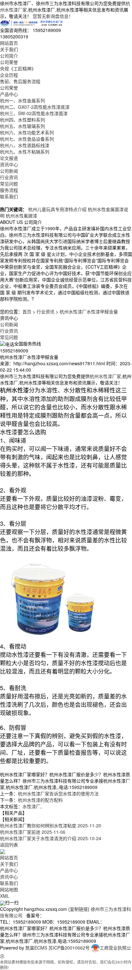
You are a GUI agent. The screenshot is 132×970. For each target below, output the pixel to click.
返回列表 (9, 844)
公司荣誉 (9, 62)
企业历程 (9, 75)
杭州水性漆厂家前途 (32, 832)
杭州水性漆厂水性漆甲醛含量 (89, 311)
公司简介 (9, 55)
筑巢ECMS (36, 947)
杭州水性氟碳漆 (21, 215)
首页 (26, 311)
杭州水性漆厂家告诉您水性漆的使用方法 (58, 793)
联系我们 (9, 196)
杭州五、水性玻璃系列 (22, 126)
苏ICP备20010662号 (69, 947)
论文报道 (9, 158)
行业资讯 (9, 177)
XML (4, 896)
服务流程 (9, 190)
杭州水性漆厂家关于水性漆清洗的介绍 (50, 838)
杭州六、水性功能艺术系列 (27, 132)
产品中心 (9, 94)
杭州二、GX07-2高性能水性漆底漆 (35, 107)
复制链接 (79, 909)
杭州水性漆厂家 (105, 376)
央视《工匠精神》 (18, 68)
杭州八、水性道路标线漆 (24, 145)
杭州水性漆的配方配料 (40, 800)
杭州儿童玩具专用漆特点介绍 (57, 209)
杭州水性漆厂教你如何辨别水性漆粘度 (50, 825)
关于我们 (9, 49)
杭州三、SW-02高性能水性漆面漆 (34, 113)
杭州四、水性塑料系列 (22, 119)
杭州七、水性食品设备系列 (27, 139)
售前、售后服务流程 (20, 81)
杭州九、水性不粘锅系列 (24, 151)
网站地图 (9, 889)
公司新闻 (9, 171)
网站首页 (9, 43)
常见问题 (9, 183)
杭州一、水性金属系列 (22, 100)
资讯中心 (9, 164)
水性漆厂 (31, 806)
